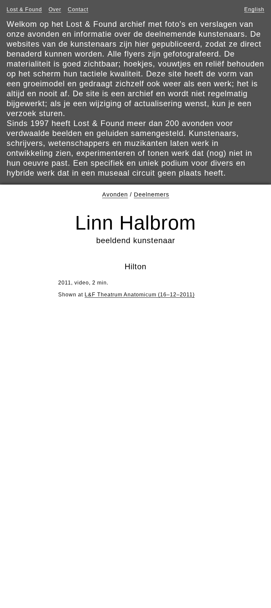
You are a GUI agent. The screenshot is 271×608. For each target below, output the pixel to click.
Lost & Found (24, 9)
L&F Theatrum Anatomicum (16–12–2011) (140, 294)
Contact (78, 9)
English (254, 9)
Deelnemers (151, 194)
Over (55, 9)
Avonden (115, 194)
